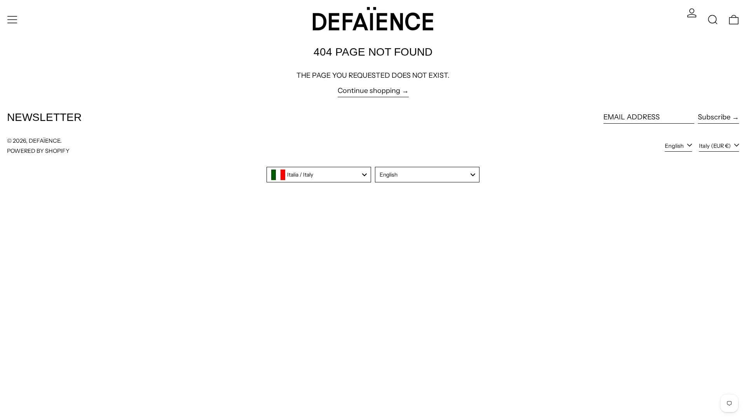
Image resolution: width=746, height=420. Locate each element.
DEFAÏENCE (44, 140)
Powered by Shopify (38, 150)
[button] (713, 19)
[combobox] (319, 174)
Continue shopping (369, 91)
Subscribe (714, 117)
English (675, 145)
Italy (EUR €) (715, 145)
